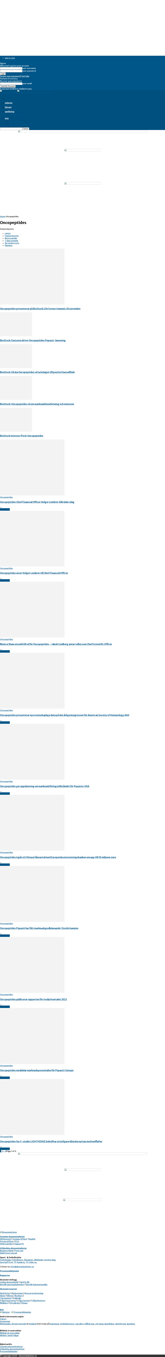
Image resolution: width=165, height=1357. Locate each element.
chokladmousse (67, 1324)
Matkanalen (5, 1324)
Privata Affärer (7, 1241)
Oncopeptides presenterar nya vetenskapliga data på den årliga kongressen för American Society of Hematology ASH (64, 715)
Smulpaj (32, 1324)
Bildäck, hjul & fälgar (9, 1335)
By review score (12, 243)
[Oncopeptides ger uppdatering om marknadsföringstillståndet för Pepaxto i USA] (32, 779)
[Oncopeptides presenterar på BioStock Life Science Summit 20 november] (32, 304)
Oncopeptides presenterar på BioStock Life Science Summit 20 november (40, 308)
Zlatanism (28, 1260)
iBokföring (5, 1293)
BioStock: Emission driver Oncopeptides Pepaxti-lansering (33, 340)
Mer (7, 118)
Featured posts (12, 236)
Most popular (11, 238)
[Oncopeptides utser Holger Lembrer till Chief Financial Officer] (32, 566)
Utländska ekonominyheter (13, 1248)
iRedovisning (17, 1293)
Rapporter (5, 1275)
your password (29, 71)
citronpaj (99, 1324)
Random (8, 245)
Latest (8, 233)
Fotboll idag (5, 1260)
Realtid (32, 1239)
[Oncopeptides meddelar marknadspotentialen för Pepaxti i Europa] (32, 1063)
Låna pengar (15, 122)
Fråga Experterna (8, 1300)
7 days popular (11, 240)
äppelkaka (109, 1324)
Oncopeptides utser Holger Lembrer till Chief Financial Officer (34, 573)
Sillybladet (38, 1260)
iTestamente (5, 1298)
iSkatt (2, 1295)
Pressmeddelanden (9, 1271)
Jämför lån (24, 1282)
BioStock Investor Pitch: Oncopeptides (21, 435)
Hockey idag (49, 1260)
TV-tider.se (31, 1262)
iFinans (24, 1303)
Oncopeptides (6, 497)
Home (2, 216)
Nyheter (9, 103)
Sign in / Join (10, 58)
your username (29, 68)
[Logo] (8, 92)
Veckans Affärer (19, 1239)
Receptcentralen (19, 1324)
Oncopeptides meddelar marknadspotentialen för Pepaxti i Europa (36, 1070)
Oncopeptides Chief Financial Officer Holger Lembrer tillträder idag (37, 502)
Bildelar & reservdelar (10, 1333)
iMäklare (4, 1303)
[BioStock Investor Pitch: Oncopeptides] (16, 431)
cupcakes (79, 1324)
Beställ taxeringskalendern (12, 1284)
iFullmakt (17, 1298)
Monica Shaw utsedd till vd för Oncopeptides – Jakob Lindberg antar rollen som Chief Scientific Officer (56, 644)
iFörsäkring (15, 1303)
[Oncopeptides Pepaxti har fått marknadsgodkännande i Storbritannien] (32, 921)
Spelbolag (9, 111)
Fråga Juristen (23, 1300)
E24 (17, 1241)
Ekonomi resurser (8, 1289)
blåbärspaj (89, 1324)
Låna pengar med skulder (21, 124)
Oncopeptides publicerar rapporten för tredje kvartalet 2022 (33, 999)
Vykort (3, 1319)
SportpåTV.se (6, 1262)
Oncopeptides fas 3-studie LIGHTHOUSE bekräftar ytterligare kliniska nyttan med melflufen (51, 1141)
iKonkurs (19, 1295)
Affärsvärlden (6, 1244)
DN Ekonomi (5, 1239)
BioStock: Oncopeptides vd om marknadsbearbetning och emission (37, 404)
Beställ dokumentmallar (37, 1284)
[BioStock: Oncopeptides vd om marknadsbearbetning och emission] (16, 399)
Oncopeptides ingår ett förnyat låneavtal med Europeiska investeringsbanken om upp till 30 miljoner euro (58, 857)
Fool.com (19, 1250)
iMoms (10, 1295)
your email (27, 83)
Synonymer (5, 1321)
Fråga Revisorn (38, 1300)
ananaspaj (54, 1324)
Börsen (8, 107)
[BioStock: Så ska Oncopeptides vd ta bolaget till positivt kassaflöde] (16, 367)
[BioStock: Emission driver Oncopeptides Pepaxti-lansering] (16, 335)
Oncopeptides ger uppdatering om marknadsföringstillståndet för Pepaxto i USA (44, 786)
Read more (5, 509)
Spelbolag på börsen (19, 115)
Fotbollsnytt (17, 1260)
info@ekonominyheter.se (22, 1266)
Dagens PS (19, 1244)
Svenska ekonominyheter (12, 1236)
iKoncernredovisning (34, 1293)
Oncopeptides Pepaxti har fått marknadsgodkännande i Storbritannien (39, 928)
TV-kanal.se (19, 1262)
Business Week (6, 1250)
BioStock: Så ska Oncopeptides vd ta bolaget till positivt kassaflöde (37, 372)
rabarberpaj (120, 1324)
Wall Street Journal (8, 1253)
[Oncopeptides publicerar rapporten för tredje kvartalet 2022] (32, 992)
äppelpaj (131, 1324)
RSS (2, 1310)
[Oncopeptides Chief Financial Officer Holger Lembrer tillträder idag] (32, 495)
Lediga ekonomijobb (9, 1282)
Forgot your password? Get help (14, 76)
